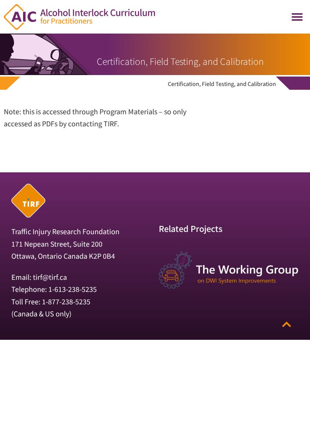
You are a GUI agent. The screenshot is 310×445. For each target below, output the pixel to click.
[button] (297, 17)
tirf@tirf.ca (50, 277)
